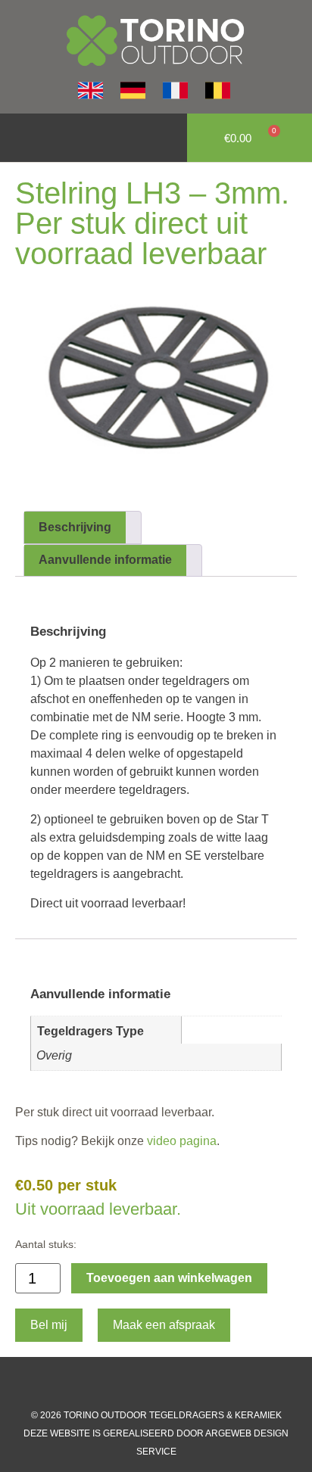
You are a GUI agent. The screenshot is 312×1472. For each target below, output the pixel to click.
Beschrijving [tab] (75, 527)
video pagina (180, 1140)
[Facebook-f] (110, 1383)
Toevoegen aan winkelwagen (169, 1277)
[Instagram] (141, 1383)
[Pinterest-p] (201, 1383)
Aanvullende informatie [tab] (105, 559)
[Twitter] (171, 1383)
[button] (20, 137)
